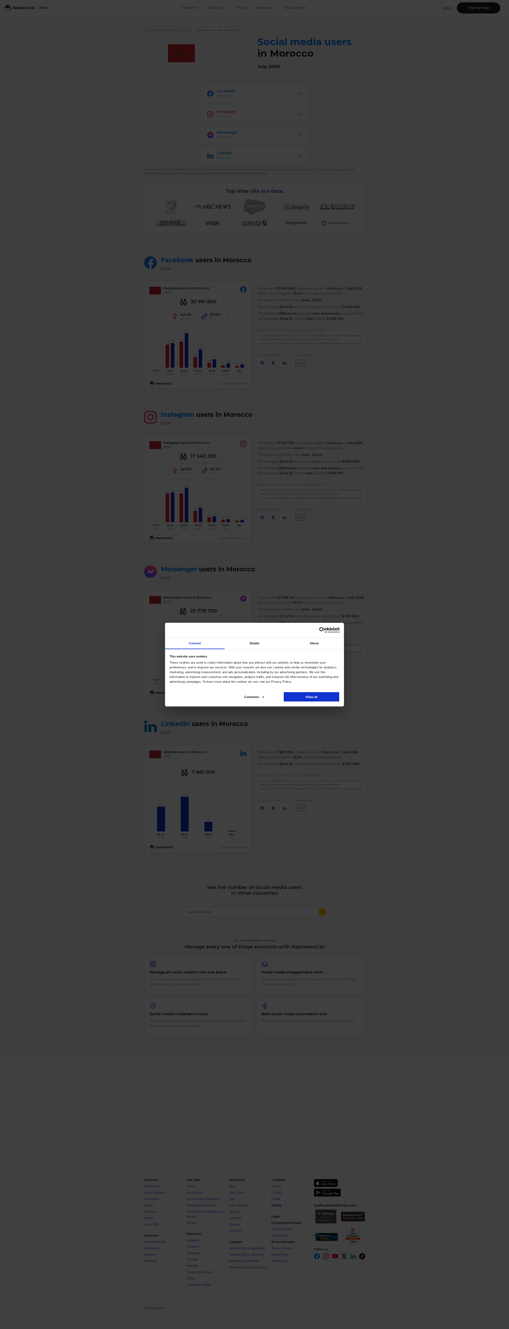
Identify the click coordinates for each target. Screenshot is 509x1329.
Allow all (311, 696)
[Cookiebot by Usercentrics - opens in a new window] (322, 630)
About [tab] (314, 643)
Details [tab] (254, 643)
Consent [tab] (195, 643)
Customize (251, 696)
